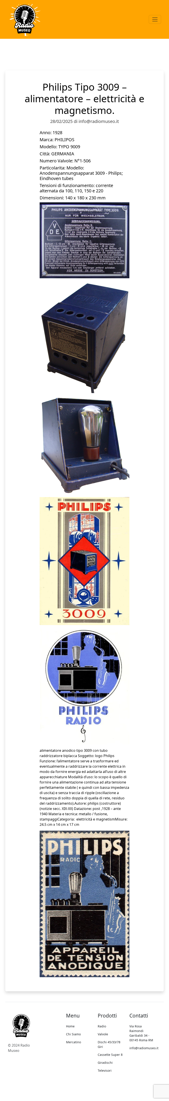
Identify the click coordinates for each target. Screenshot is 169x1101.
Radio (102, 1026)
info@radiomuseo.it (143, 1048)
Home (70, 1026)
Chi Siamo (73, 1034)
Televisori (105, 1070)
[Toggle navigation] (155, 19)
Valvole (103, 1034)
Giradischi (105, 1062)
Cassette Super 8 (110, 1055)
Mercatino (73, 1042)
